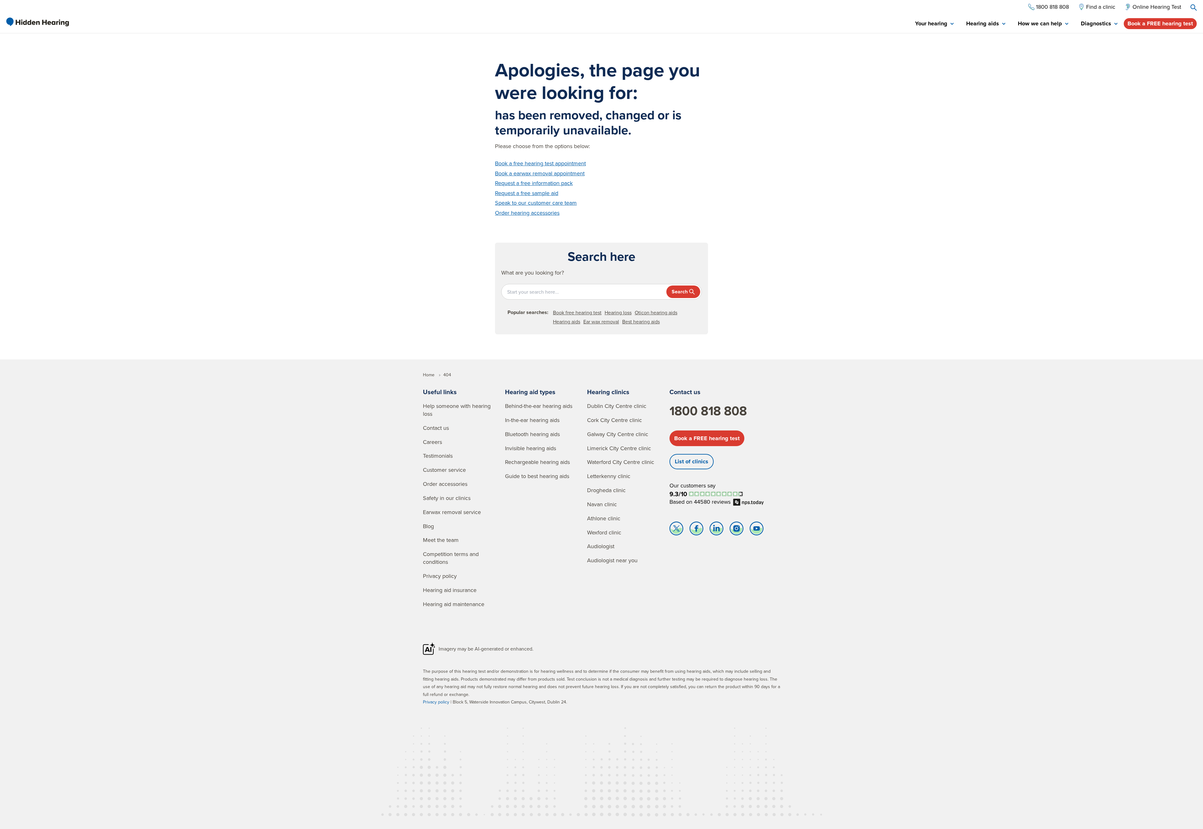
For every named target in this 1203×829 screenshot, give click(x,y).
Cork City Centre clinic (614, 420)
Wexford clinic (604, 532)
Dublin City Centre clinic (616, 406)
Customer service (444, 470)
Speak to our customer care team (536, 203)
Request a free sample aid (526, 193)
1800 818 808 (708, 411)
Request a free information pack (534, 183)
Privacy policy (440, 576)
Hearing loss (618, 312)
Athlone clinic (603, 518)
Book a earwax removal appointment (540, 173)
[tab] (934, 24)
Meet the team (441, 540)
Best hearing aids (641, 321)
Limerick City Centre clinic (619, 448)
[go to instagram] (736, 530)
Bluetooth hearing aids (532, 434)
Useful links (440, 391)
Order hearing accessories (527, 213)
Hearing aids (566, 321)
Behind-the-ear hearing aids (538, 406)
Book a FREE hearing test (1160, 23)
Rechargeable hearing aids (537, 462)
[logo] (37, 22)
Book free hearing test (577, 312)
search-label (1193, 7)
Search (680, 291)
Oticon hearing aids (656, 312)
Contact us (436, 428)
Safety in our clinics (447, 498)
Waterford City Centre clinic (620, 462)
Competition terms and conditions (451, 558)
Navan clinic (602, 504)
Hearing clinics (608, 391)
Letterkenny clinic (608, 476)
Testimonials (438, 456)
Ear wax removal (601, 321)
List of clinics (691, 461)
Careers (432, 442)
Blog (428, 526)
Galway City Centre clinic (617, 434)
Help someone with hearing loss (457, 410)
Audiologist (600, 546)
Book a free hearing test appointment (540, 163)
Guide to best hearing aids (537, 476)
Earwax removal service (452, 512)
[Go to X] (676, 530)
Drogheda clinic (606, 490)
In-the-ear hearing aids (532, 420)
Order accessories (445, 484)
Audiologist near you (612, 560)
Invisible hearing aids (530, 448)
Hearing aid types (530, 391)
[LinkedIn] (716, 530)
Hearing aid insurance (450, 590)
